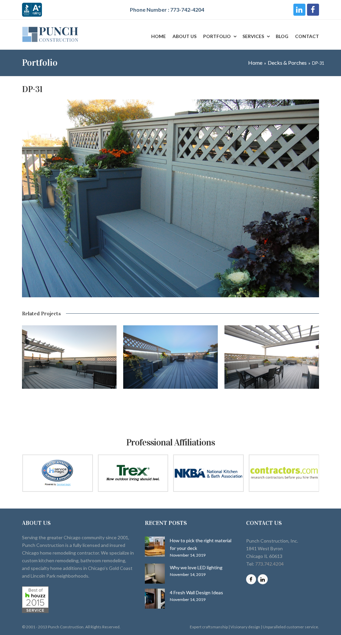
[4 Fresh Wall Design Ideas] (155, 599)
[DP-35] (69, 357)
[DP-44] (271, 357)
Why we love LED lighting (196, 567)
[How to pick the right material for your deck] (155, 547)
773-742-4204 (187, 9)
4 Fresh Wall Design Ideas (196, 592)
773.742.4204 (269, 564)
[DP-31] (170, 295)
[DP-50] (170, 357)
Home (255, 62)
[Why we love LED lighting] (155, 574)
